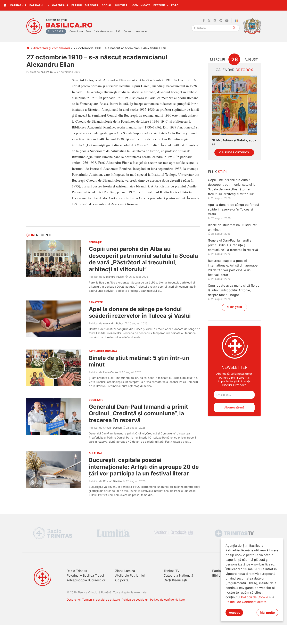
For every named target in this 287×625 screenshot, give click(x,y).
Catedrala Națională (178, 575)
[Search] (234, 28)
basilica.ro (47, 71)
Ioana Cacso (110, 372)
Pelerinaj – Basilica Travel (85, 575)
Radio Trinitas (77, 571)
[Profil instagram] (215, 21)
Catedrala (60, 5)
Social (107, 5)
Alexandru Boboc (113, 323)
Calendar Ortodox (234, 152)
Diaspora (92, 5)
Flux (217, 172)
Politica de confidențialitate (167, 599)
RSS (118, 31)
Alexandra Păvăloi (113, 276)
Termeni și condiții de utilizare (101, 599)
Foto (174, 5)
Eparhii (76, 5)
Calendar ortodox (103, 31)
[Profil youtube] (226, 21)
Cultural (122, 5)
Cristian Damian (112, 427)
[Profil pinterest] (220, 21)
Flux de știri (56, 31)
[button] (282, 5)
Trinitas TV (171, 571)
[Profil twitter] (209, 21)
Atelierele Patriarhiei (130, 575)
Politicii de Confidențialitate (246, 602)
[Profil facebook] (204, 21)
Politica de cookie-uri (135, 599)
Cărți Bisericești (175, 580)
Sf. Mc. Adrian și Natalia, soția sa (234, 142)
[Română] (237, 21)
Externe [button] (159, 5)
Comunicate (141, 5)
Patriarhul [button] (38, 5)
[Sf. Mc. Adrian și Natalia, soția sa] (234, 106)
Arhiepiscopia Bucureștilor (86, 580)
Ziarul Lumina (125, 571)
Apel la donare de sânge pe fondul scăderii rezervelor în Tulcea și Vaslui (140, 312)
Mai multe (267, 612)
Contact (128, 31)
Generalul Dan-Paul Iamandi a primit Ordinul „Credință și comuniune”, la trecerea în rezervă (138, 413)
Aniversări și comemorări (51, 48)
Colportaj (122, 580)
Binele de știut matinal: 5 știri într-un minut (139, 361)
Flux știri (234, 307)
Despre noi (73, 599)
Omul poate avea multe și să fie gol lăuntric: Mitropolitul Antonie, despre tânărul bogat (234, 290)
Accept (234, 612)
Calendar (234, 70)
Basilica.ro (69, 25)
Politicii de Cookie (254, 597)
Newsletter (141, 31)
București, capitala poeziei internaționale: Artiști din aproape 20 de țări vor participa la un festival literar (144, 466)
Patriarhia (18, 5)
